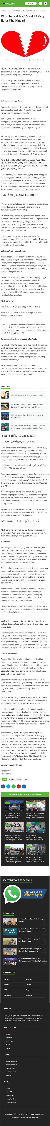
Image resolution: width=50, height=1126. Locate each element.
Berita (19, 779)
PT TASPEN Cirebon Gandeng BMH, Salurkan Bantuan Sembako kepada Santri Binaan (27, 405)
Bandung (29, 979)
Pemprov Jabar (10, 1068)
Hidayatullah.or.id (11, 1061)
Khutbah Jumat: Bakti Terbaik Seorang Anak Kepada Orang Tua (27, 416)
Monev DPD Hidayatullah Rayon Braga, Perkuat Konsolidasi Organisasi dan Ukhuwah (13, 859)
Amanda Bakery (11, 1103)
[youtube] (34, 1121)
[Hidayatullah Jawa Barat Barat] (25, 904)
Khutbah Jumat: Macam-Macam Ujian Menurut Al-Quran (31, 930)
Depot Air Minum (11, 1099)
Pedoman (9, 1038)
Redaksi (8, 1034)
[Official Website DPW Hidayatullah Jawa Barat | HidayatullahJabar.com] (9, 5)
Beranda (3, 11)
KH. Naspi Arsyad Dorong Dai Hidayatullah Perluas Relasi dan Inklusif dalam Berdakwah (35, 859)
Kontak (8, 1048)
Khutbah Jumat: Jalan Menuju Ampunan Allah (27, 395)
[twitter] (8, 786)
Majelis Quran (10, 1095)
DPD (9, 11)
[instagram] (20, 1121)
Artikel (11, 779)
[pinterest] (19, 786)
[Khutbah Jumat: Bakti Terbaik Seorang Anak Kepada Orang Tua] (5, 416)
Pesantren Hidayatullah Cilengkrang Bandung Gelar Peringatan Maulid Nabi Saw (13, 837)
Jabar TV (8, 1075)
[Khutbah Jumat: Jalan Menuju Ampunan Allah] (5, 395)
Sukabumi (29, 995)
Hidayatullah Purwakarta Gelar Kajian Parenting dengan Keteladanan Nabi (35, 815)
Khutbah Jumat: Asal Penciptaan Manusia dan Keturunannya (29, 950)
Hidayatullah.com (11, 1065)
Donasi (8, 1045)
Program (28, 990)
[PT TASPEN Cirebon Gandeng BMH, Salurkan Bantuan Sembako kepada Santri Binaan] (5, 406)
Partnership (9, 1041)
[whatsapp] (14, 786)
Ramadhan (7, 995)
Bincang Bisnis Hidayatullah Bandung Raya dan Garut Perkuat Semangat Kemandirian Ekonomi (28, 427)
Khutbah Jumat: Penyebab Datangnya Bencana (31, 920)
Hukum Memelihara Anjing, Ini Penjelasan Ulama (29, 940)
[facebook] (3, 786)
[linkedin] (24, 786)
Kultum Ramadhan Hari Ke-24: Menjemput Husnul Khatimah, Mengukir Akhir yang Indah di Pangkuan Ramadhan (32, 960)
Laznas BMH (9, 1092)
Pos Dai (8, 1088)
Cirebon (28, 985)
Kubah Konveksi (11, 1072)
